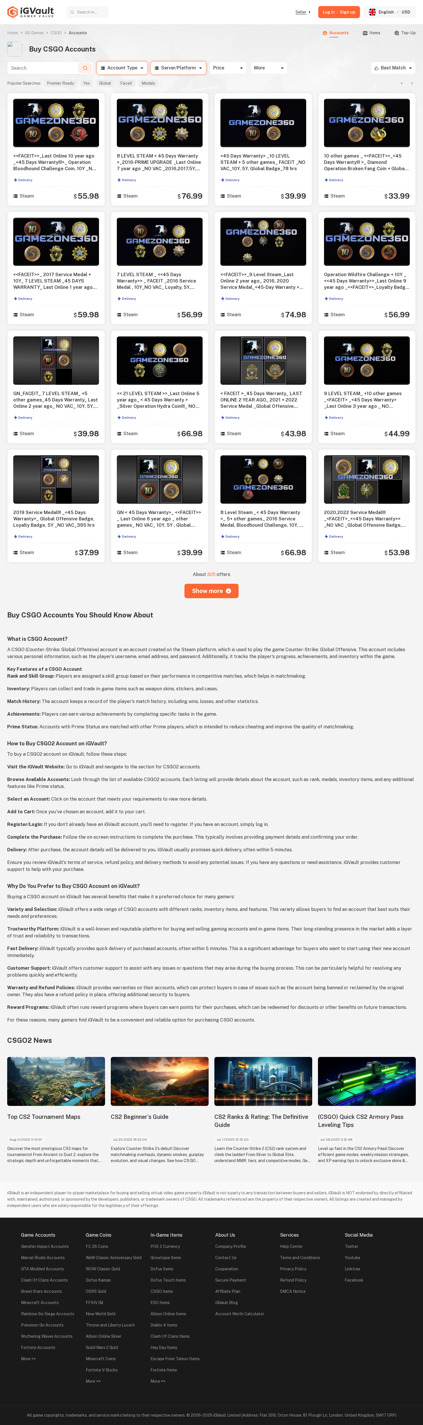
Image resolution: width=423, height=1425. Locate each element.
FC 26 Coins (97, 1246)
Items (374, 33)
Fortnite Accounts (38, 1347)
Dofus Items (161, 1269)
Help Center (291, 1246)
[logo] (30, 12)
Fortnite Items (163, 1370)
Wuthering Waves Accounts (47, 1336)
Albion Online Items (168, 1314)
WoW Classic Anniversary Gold (114, 1257)
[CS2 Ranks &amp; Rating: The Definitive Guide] (263, 1081)
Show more (207, 591)
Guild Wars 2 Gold (102, 1347)
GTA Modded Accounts (42, 1269)
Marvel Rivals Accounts (43, 1257)
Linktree (352, 1269)
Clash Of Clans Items (170, 1336)
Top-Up (408, 33)
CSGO (56, 33)
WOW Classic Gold (103, 1269)
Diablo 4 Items (163, 1325)
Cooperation (226, 1269)
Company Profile (230, 1246)
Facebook (354, 1280)
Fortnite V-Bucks (102, 1370)
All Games (34, 33)
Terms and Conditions (300, 1257)
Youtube (352, 1257)
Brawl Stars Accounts (41, 1291)
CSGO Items (161, 1291)
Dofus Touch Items (168, 1280)
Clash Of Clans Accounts (44, 1280)
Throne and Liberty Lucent (110, 1325)
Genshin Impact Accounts (45, 1246)
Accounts (339, 33)
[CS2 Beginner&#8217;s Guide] (160, 1081)
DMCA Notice (293, 1291)
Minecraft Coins (101, 1358)
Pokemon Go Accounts (42, 1325)
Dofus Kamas (98, 1280)
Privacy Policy (293, 1269)
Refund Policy (293, 1280)
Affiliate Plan (227, 1291)
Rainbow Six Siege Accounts (47, 1314)
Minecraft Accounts (40, 1302)
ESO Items (160, 1302)
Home (12, 33)
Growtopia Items (165, 1257)
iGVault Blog (226, 1302)
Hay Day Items (163, 1347)
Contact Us (226, 1257)
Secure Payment (230, 1280)
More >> (28, 1358)
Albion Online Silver (103, 1336)
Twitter (351, 1246)
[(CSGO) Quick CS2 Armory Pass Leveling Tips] (367, 1081)
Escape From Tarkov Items (175, 1358)
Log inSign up (339, 12)
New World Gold (100, 1314)
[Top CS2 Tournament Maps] (56, 1081)
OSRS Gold (96, 1291)
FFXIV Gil (94, 1302)
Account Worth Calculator (239, 1314)
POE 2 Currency (165, 1246)
